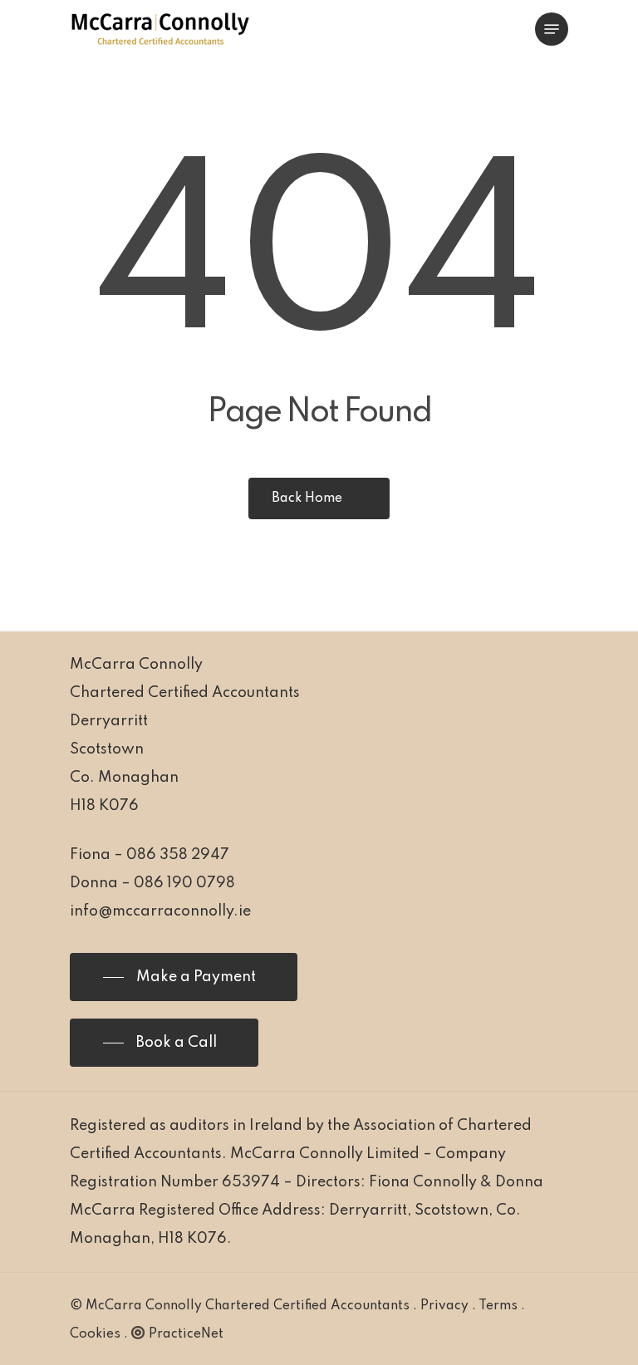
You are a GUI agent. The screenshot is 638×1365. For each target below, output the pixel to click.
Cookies (95, 1334)
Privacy (444, 1306)
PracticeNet (186, 1334)
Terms (498, 1306)
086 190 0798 (184, 883)
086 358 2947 (177, 854)
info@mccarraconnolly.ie (160, 911)
